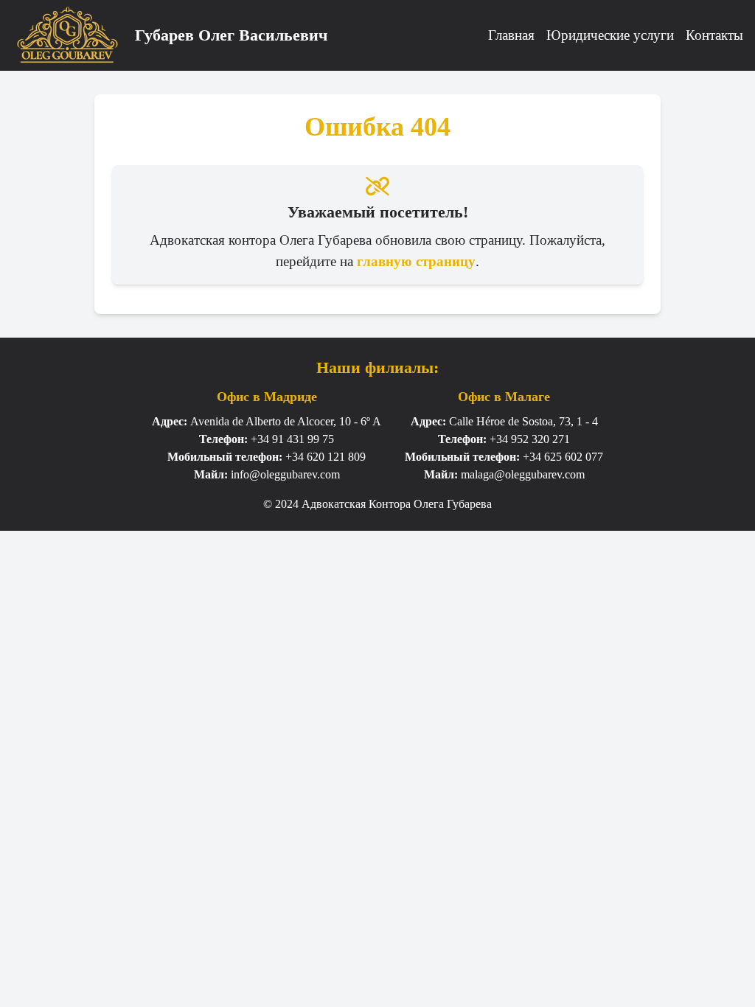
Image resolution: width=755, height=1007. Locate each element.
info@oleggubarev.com (285, 474)
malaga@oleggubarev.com (523, 474)
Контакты (714, 35)
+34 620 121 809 (325, 456)
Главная (511, 35)
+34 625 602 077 (563, 456)
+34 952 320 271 (530, 439)
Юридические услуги (610, 35)
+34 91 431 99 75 (292, 439)
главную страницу (416, 261)
